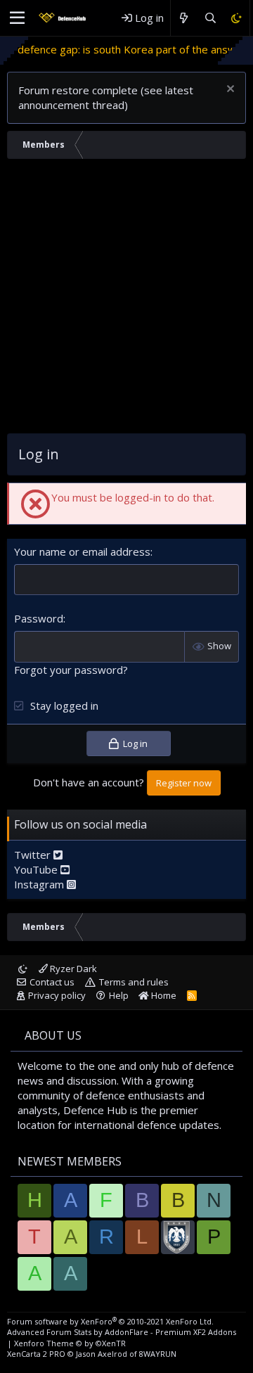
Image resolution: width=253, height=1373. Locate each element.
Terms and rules (134, 982)
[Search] (210, 18)
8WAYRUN (157, 1353)
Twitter (33, 855)
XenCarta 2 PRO (36, 1353)
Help (119, 995)
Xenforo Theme (70, 1343)
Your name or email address (82, 551)
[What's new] (184, 18)
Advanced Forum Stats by (121, 1332)
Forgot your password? (71, 670)
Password (38, 618)
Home (162, 995)
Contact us (52, 982)
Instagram (40, 884)
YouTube (37, 869)
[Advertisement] (126, 299)
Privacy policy (57, 995)
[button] (17, 18)
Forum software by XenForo (110, 1321)
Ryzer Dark (72, 968)
